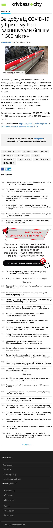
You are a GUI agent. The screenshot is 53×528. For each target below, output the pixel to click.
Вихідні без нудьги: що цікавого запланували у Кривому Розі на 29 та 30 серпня (28, 393)
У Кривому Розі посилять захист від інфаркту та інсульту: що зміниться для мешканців (28, 215)
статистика (24, 151)
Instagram (10, 500)
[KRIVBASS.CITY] (27, 4)
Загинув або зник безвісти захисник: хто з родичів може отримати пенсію (28, 349)
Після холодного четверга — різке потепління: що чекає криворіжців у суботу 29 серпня (28, 400)
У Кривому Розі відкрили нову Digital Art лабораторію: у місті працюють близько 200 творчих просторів (27, 328)
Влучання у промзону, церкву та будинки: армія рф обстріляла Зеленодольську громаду (26, 272)
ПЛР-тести (8, 151)
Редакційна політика (11, 479)
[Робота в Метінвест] (26, 247)
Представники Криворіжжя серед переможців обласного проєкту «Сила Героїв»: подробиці (28, 183)
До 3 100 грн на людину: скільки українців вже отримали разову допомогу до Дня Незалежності (28, 379)
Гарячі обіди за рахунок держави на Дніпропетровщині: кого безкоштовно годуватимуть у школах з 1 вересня (28, 335)
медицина (8, 155)
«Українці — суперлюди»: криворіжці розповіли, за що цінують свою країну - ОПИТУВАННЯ (29, 301)
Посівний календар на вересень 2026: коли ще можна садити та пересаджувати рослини (27, 321)
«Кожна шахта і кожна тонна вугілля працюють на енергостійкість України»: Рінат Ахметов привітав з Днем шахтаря (28, 207)
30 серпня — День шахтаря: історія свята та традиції (26, 278)
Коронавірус (40, 151)
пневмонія (24, 159)
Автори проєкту (9, 474)
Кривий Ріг (8, 163)
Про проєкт (7, 465)
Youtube (9, 515)
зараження (9, 159)
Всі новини (26, 445)
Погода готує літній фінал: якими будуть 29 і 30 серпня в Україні (27, 386)
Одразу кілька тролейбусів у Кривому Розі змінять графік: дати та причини (29, 287)
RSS (7, 506)
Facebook (10, 490)
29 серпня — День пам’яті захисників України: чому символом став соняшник (26, 370)
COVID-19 (5, 11)
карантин (23, 155)
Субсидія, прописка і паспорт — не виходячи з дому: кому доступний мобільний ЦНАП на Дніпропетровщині (28, 413)
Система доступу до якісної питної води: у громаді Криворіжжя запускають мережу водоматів (25, 190)
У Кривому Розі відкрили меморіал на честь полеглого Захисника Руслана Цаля (27, 222)
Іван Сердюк (6, 42)
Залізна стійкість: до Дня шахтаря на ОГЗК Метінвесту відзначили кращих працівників (25, 342)
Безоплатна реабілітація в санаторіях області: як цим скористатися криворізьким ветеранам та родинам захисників (27, 198)
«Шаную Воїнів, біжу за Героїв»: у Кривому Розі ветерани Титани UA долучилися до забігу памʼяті (27, 307)
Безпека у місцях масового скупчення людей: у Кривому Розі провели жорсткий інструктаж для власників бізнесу (28, 406)
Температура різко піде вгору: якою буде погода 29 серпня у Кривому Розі (26, 294)
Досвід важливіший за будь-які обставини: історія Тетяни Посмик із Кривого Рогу (28, 420)
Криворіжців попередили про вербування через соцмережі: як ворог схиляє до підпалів (25, 314)
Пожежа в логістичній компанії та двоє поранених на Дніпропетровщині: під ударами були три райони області (28, 363)
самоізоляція (42, 159)
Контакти (6, 469)
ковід (35, 155)
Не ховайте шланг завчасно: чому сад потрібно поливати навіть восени (29, 427)
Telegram (38, 138)
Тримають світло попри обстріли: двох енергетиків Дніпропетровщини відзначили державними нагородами (29, 356)
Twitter (9, 495)
